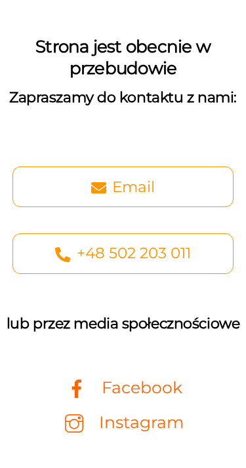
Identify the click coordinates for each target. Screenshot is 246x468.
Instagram (139, 422)
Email (133, 187)
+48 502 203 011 (134, 253)
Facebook (139, 387)
